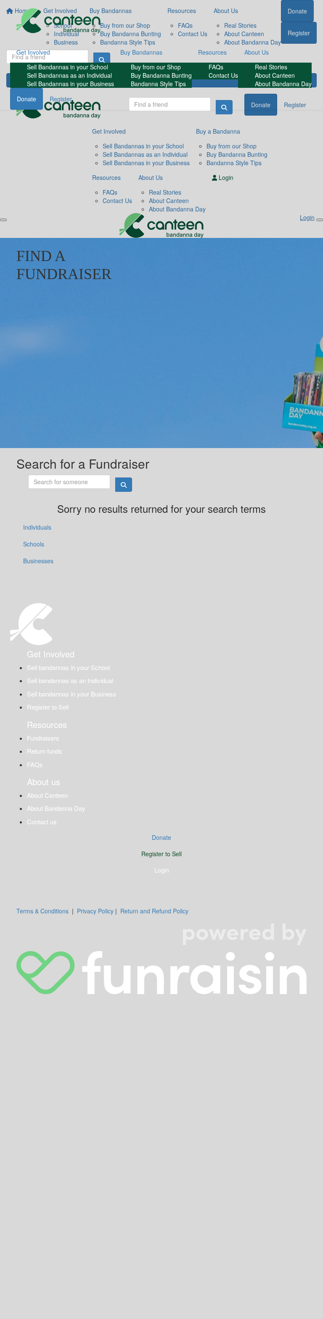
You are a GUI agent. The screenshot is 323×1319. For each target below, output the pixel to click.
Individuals (37, 527)
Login (161, 870)
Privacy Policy (95, 911)
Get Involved (33, 52)
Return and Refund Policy (154, 911)
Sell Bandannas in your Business (70, 83)
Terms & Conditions (42, 911)
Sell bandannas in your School (68, 667)
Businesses (38, 561)
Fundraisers (43, 737)
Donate (26, 99)
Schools (33, 544)
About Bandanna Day (283, 83)
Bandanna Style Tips (158, 83)
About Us (256, 52)
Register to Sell (48, 706)
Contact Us (223, 75)
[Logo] (58, 21)
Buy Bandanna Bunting (161, 75)
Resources (212, 52)
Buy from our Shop (156, 67)
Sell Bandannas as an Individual (69, 75)
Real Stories (271, 67)
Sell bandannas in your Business (71, 693)
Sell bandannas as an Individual (70, 680)
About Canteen (275, 75)
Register (61, 99)
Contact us (42, 821)
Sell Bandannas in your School (67, 67)
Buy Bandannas (141, 52)
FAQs (216, 67)
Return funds (44, 751)
